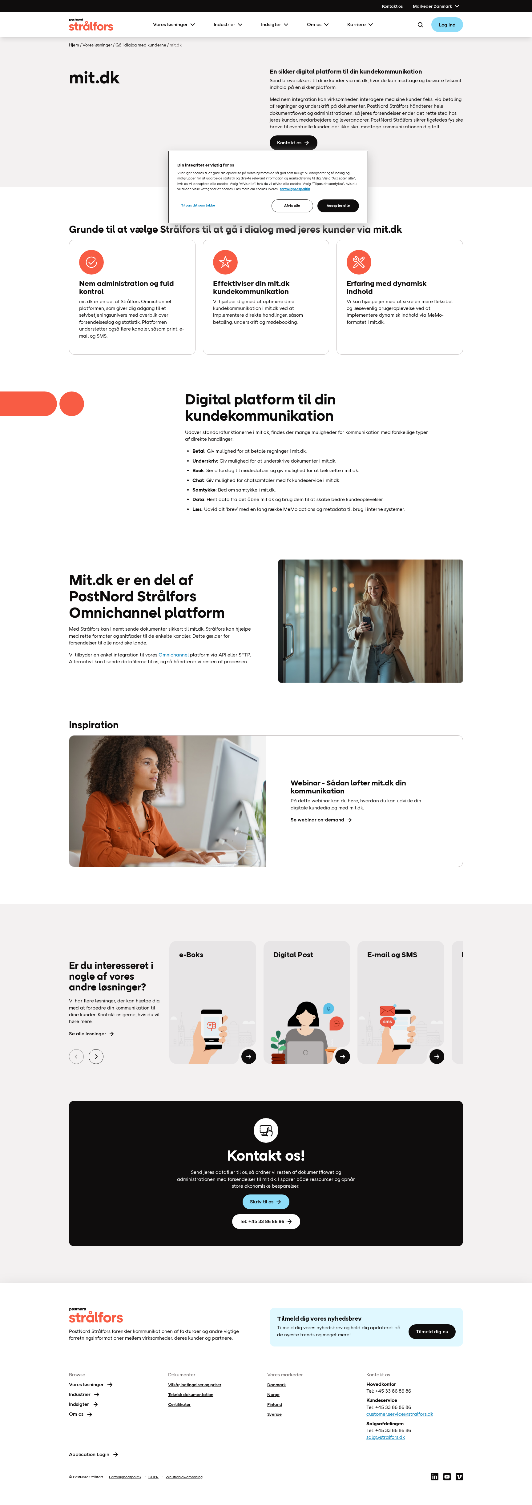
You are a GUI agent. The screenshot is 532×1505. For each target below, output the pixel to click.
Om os (314, 24)
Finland (274, 1404)
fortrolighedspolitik (295, 189)
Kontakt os (392, 6)
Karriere (356, 24)
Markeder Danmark (432, 6)
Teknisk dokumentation (190, 1394)
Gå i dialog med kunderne (140, 44)
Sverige (274, 1414)
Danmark (276, 1384)
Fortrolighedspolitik (125, 1477)
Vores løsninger (170, 24)
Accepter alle (338, 205)
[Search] (420, 24)
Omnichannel (174, 655)
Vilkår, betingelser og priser (194, 1384)
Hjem (74, 44)
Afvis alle (292, 205)
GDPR (153, 1477)
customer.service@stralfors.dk (399, 1414)
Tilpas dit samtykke (198, 205)
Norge (273, 1394)
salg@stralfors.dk (385, 1437)
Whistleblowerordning (184, 1477)
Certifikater (179, 1404)
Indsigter (271, 24)
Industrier (224, 24)
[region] (268, 186)
